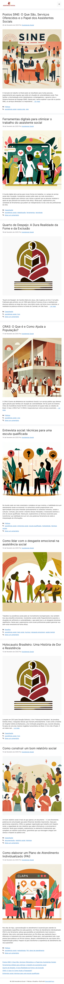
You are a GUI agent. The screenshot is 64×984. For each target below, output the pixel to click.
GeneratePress (49, 981)
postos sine (21, 109)
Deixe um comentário (12, 215)
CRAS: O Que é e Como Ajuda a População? (17, 970)
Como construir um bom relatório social (29, 748)
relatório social (20, 840)
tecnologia (39, 212)
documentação (10, 840)
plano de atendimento (37, 950)
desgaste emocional (38, 632)
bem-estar (20, 632)
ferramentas (31, 212)
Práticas (7, 107)
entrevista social (22, 526)
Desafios (8, 629)
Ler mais (37, 101)
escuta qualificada (35, 526)
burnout (27, 632)
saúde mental (50, 632)
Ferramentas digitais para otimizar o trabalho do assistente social (27, 120)
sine (27, 109)
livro (18, 314)
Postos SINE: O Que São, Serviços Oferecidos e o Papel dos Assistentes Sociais (28, 18)
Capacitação (9, 210)
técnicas (29, 840)
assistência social (10, 109)
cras (18, 418)
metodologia (46, 526)
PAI (27, 950)
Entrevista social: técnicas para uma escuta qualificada (27, 432)
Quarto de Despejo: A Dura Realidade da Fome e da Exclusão (23, 968)
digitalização (21, 212)
